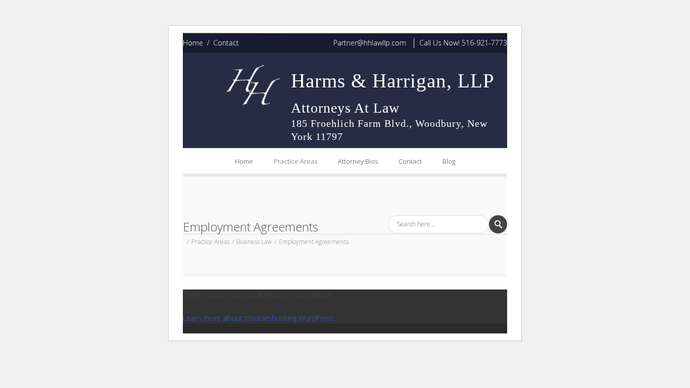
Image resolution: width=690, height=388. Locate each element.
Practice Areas (295, 161)
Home (193, 42)
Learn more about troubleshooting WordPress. (259, 318)
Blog (448, 161)
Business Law (254, 241)
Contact (226, 42)
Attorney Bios (358, 161)
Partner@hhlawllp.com (369, 42)
